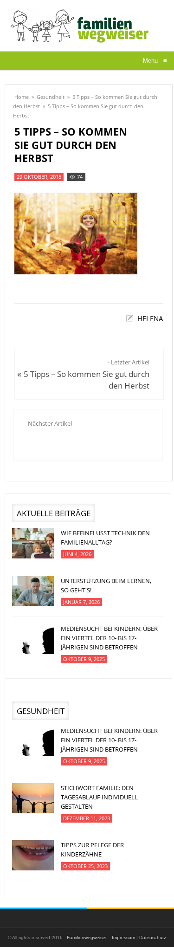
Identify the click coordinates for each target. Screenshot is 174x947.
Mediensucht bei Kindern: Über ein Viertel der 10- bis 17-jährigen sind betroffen (109, 637)
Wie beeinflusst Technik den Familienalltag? (105, 537)
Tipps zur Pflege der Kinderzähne (92, 849)
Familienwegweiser (86, 937)
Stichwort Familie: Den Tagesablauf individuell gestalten (99, 797)
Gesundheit (50, 96)
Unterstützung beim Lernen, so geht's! (106, 585)
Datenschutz (152, 937)
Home (21, 96)
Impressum (123, 937)
